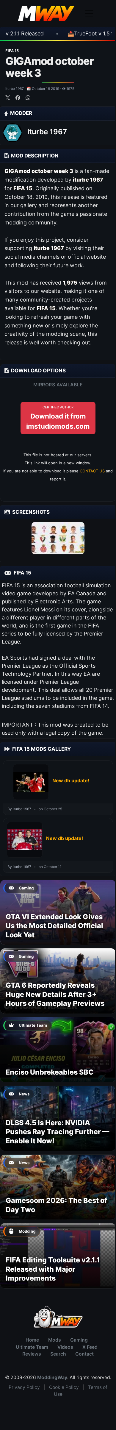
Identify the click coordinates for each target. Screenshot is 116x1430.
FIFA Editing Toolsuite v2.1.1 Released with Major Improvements (53, 1269)
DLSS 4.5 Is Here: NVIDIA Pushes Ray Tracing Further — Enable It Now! (57, 1131)
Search (58, 1354)
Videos (65, 1347)
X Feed (90, 1347)
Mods (54, 1340)
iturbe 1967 (47, 131)
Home (32, 1340)
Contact (84, 1354)
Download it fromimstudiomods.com (58, 417)
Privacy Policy (24, 1387)
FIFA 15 (12, 50)
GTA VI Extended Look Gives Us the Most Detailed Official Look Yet (54, 925)
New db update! (70, 780)
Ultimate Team (32, 1347)
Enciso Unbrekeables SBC (50, 1072)
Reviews (31, 1354)
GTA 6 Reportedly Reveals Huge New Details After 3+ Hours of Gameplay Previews (55, 994)
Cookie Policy (64, 1387)
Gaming (79, 1340)
